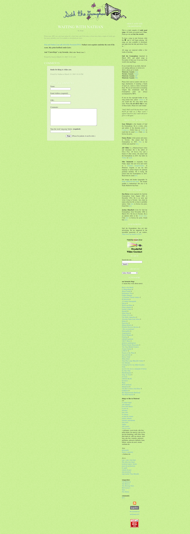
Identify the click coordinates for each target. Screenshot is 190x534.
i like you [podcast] (128, 329)
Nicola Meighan (127, 335)
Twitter (143, 130)
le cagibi (124, 468)
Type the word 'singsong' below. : (65, 129)
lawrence (124, 410)
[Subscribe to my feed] (134, 503)
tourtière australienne (128, 420)
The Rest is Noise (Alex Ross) (131, 389)
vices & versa (126, 428)
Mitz (136, 78)
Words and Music (127, 305)
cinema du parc (126, 470)
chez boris (125, 422)
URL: (52, 100)
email (130, 158)
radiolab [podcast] (127, 339)
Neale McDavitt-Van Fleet (130, 181)
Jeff (136, 76)
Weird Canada (126, 291)
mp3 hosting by (134, 514)
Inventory (125, 381)
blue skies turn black (128, 462)
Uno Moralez (126, 363)
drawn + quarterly (127, 452)
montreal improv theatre (129, 464)
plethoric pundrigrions (129, 343)
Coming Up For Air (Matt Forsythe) (133, 365)
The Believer (126, 484)
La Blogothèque (127, 289)
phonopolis (125, 450)
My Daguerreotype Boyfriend (131, 392)
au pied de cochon (127, 416)
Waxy (123, 383)
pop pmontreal (126, 472)
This (140, 142)
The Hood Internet (127, 394)
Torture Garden (127, 349)
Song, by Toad (126, 375)
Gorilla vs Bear (126, 309)
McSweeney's (126, 488)
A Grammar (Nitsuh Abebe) (130, 297)
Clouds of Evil (126, 315)
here (136, 132)
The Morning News (128, 486)
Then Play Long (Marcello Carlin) (132, 361)
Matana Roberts (127, 325)
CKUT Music (126, 341)
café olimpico (126, 404)
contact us (142, 100)
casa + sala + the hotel (129, 460)
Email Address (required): (59, 93)
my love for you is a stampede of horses (134, 369)
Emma (136, 74)
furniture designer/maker (135, 166)
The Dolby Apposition (129, 317)
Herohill (124, 311)
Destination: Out (127, 293)
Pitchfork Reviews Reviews (130, 327)
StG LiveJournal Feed (134, 511)
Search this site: (127, 260)
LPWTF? (125, 351)
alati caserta (125, 426)
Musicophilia (126, 331)
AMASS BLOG (127, 379)
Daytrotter (125, 323)
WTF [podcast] (126, 385)
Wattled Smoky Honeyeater (130, 345)
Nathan (60, 74)
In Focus (124, 377)
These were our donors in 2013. (132, 234)
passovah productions (128, 466)
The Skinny (125, 492)
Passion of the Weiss (128, 353)
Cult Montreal (126, 482)
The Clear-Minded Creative (130, 347)
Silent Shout (126, 313)
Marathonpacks (126, 373)
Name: (52, 86)
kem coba (125, 412)
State (123, 490)
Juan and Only (126, 355)
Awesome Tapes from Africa (131, 319)
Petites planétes (126, 307)
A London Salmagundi (129, 301)
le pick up (125, 408)
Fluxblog (125, 337)
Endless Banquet (127, 295)
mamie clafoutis (127, 418)
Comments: (54, 107)
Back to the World (127, 287)
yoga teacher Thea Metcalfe (130, 474)
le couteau (125, 414)
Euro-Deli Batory (127, 406)
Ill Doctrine (125, 299)
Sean (136, 72)
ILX (123, 498)
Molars (124, 321)
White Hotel (126, 359)
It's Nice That (126, 371)
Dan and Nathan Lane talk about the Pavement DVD (62, 44)
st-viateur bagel (127, 402)
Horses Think (126, 357)
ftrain (123, 367)
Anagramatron (126, 333)
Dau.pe (124, 303)
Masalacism (125, 387)
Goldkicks (125, 391)
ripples (124, 424)
